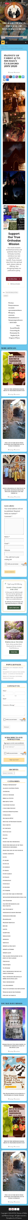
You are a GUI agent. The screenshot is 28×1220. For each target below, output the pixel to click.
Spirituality (7, 952)
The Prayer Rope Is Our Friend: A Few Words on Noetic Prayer (14, 1094)
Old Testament (8, 909)
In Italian (6, 877)
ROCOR (5, 926)
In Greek (6, 870)
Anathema (6, 791)
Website (7, 550)
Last (15, 695)
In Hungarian (7, 874)
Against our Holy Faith (11, 788)
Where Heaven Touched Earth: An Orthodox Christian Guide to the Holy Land (14, 1045)
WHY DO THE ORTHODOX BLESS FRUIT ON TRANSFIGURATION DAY (14, 389)
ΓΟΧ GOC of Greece (9, 995)
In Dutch (6, 863)
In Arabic (6, 860)
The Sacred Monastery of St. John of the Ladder (12, 957)
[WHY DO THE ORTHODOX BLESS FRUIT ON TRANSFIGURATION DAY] (14, 368)
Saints (5, 929)
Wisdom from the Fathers (12, 992)
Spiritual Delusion (9, 946)
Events (5, 835)
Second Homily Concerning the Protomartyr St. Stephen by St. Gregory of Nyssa (14, 332)
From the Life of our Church (13, 850)
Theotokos (6, 964)
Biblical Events (8, 798)
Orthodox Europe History (12, 912)
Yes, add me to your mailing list (11, 558)
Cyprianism (6, 815)
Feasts (5, 838)
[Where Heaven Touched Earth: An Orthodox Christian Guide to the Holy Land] (14, 1023)
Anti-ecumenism (8, 795)
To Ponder (6, 968)
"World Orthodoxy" (10, 785)
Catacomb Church (9, 808)
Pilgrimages (7, 919)
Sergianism (6, 936)
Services (6, 942)
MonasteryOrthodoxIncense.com (14, 897)
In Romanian (7, 880)
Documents (7, 825)
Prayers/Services (9, 922)
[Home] (3, 42)
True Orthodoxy (8, 982)
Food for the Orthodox (11, 841)
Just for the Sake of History (12, 894)
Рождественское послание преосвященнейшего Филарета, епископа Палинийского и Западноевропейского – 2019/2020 (14, 312)
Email (6, 543)
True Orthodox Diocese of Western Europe (14, 26)
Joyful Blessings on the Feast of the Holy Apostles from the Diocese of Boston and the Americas (14, 490)
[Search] (26, 42)
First (4, 695)
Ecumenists (7, 828)
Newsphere (9, 1218)
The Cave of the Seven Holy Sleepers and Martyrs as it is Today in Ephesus (14, 444)
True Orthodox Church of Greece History (12, 972)
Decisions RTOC (8, 818)
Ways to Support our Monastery (14, 988)
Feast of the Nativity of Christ (12, 292)
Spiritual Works (8, 949)
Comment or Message (9, 705)
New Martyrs (7, 900)
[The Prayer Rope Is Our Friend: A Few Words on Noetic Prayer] (14, 1073)
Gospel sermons (8, 853)
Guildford (6, 295)
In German (6, 867)
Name (7, 537)
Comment (8, 516)
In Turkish (6, 890)
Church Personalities (10, 811)
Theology (6, 961)
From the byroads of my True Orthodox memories (13, 846)
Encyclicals (7, 831)
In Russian (6, 884)
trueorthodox (17, 72)
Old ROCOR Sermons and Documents (11, 905)
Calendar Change (9, 805)
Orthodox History (9, 916)
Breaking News (8, 801)
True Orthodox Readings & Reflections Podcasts (12, 977)
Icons (5, 857)
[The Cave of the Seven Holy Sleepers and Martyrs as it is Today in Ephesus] (14, 419)
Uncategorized (8, 985)
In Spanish (6, 887)
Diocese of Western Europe (12, 821)
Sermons (6, 939)
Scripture (6, 932)
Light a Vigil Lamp (14, 607)
